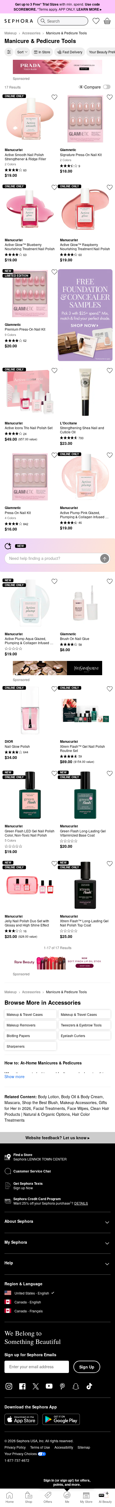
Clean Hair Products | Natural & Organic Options (56, 1111)
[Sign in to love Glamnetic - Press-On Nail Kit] (54, 455)
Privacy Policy (15, 1447)
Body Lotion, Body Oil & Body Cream (70, 1096)
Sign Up (86, 1367)
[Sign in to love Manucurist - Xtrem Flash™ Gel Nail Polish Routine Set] (110, 689)
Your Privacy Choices (20, 1453)
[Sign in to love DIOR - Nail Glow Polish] (54, 689)
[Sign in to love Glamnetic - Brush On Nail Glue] (110, 581)
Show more (14, 1076)
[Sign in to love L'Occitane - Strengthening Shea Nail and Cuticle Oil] (110, 371)
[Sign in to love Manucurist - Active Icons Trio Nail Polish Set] (54, 371)
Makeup (10, 32)
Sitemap (84, 1447)
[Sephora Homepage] (18, 20)
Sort (20, 51)
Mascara (12, 1102)
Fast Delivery (72, 51)
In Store (44, 51)
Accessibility (63, 1447)
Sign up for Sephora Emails (30, 1354)
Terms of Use (40, 1447)
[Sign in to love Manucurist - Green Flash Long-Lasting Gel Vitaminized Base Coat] (110, 773)
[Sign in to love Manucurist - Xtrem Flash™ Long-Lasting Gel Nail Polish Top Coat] (110, 864)
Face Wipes (77, 1108)
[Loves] (96, 20)
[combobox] (62, 20)
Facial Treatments (49, 1108)
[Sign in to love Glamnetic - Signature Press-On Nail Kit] (110, 97)
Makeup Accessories (78, 1102)
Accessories (31, 32)
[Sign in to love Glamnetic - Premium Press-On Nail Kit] (54, 272)
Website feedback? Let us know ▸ (57, 1137)
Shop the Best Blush (40, 1102)
